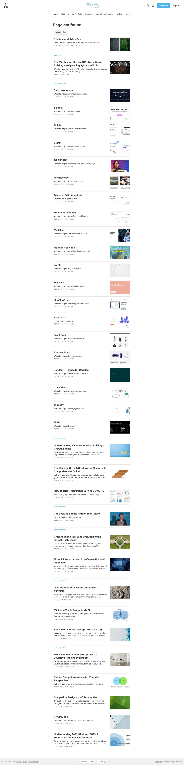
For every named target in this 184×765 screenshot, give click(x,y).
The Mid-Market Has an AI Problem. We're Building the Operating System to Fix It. (78, 64)
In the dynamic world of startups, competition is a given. (78, 684)
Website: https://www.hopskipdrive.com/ (71, 303)
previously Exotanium (63, 321)
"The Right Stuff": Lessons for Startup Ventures (75, 589)
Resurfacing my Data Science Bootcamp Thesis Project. (77, 494)
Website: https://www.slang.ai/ (67, 111)
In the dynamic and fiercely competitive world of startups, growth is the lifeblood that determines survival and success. (80, 476)
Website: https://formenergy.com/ (68, 181)
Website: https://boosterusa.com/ (68, 356)
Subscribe (163, 5)
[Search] (147, 5)
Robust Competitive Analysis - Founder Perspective (76, 679)
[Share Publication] (153, 5)
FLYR (57, 422)
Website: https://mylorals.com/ (67, 268)
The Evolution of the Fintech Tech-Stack (77, 513)
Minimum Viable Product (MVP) (72, 610)
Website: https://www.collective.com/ (70, 391)
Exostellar (60, 317)
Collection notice (33, 762)
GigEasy (59, 404)
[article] (92, 44)
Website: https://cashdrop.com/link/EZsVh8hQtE (75, 163)
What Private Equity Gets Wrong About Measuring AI (77, 42)
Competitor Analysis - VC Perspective (75, 697)
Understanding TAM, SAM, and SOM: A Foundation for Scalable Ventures (76, 736)
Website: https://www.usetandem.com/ (71, 373)
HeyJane (59, 282)
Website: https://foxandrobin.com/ (69, 338)
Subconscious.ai (63, 90)
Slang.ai (58, 107)
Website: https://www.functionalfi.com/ (71, 216)
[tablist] (60, 32)
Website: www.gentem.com (66, 198)
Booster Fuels (62, 352)
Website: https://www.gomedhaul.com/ (71, 233)
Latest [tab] (58, 32)
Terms (24, 762)
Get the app (102, 762)
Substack (158, 762)
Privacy (18, 762)
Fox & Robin (60, 335)
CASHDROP (60, 160)
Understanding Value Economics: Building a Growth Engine (79, 447)
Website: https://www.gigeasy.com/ (69, 408)
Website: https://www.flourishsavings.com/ (72, 251)
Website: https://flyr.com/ (65, 426)
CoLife (57, 125)
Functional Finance (65, 212)
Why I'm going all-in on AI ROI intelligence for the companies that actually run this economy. (80, 70)
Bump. (57, 142)
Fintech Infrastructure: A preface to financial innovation (79, 561)
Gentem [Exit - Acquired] (68, 195)
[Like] (55, 100)
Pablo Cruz (65, 74)
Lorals (57, 265)
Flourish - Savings (64, 247)
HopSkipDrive (62, 300)
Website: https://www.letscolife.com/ (70, 128)
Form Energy (61, 177)
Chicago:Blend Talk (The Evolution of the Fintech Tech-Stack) (77, 538)
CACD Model (61, 716)
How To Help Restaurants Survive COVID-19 (79, 490)
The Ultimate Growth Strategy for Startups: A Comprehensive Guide (80, 470)
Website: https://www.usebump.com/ (70, 146)
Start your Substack (87, 762)
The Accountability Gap (67, 39)
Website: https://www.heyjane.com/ (69, 286)
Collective (59, 387)
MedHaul (59, 230)
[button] (55, 14)
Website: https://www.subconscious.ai (70, 94)
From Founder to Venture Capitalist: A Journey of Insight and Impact (75, 656)
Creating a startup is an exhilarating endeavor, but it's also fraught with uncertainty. (79, 614)
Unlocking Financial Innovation (67, 517)
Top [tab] (64, 32)
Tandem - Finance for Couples (71, 370)
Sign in (176, 5)
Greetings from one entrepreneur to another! (73, 720)
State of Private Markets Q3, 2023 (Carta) (78, 629)
